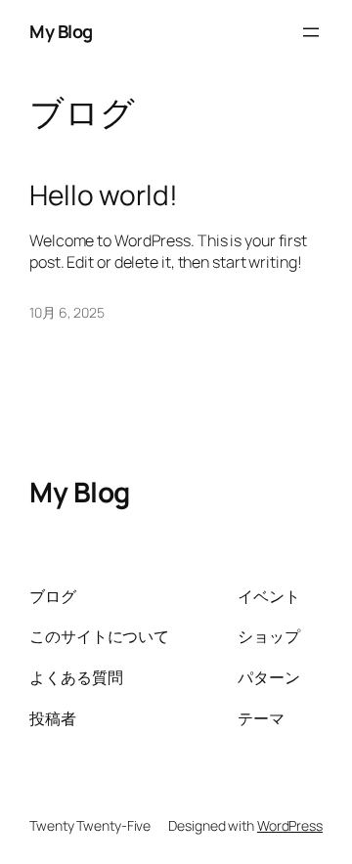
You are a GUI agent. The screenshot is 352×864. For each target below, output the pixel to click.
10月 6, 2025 (67, 312)
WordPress (290, 825)
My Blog (61, 31)
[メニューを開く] (311, 32)
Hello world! (103, 195)
